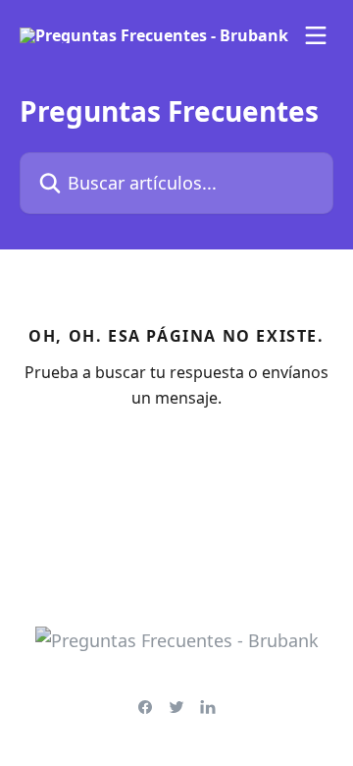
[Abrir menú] (315, 35)
